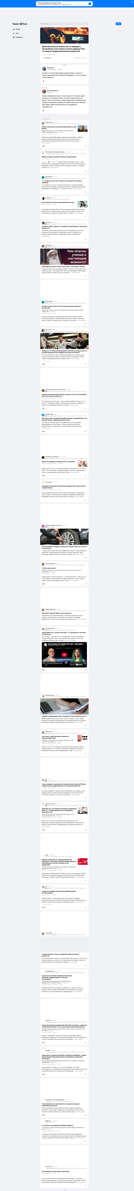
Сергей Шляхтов (49, 971)
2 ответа (64, 64)
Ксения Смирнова (51, 1052)
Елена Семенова (51, 458)
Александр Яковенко (52, 415)
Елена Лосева (48, 122)
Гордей (49, 134)
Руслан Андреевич (50, 563)
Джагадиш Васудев (51, 247)
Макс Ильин (49, 805)
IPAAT (46, 855)
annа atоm (49, 888)
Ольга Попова (54, 162)
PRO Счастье (48, 731)
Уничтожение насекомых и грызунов (54, 152)
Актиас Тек (49, 1101)
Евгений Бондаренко (52, 934)
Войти (118, 23)
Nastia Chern (50, 331)
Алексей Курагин (52, 787)
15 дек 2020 (50, 92)
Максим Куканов (49, 695)
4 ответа (54, 158)
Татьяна (48, 630)
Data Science (48, 1166)
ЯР (46, 779)
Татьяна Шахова (51, 489)
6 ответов (60, 398)
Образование (48, 176)
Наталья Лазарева (52, 398)
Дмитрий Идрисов (52, 90)
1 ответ (60, 870)
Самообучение (49, 414)
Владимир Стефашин (53, 984)
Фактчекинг (48, 329)
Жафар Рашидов (52, 743)
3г (53, 301)
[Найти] (87, 24)
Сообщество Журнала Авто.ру (53, 525)
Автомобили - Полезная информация (55, 1099)
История (47, 1050)
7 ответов (54, 134)
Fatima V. (50, 1032)
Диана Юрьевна (51, 1064)
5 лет (54, 122)
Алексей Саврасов (52, 463)
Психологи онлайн (50, 803)
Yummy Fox (48, 197)
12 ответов (60, 463)
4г (53, 176)
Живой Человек (51, 1131)
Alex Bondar (50, 68)
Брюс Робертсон (51, 527)
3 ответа (55, 1032)
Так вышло (48, 222)
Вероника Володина (51, 1022)
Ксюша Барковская (51, 178)
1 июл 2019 (60, 69)
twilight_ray (48, 1121)
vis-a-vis (49, 391)
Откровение (48, 933)
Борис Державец (51, 1168)
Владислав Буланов (50, 609)
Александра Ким (52, 817)
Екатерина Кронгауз (51, 224)
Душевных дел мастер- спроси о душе (55, 389)
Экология (47, 1020)
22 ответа (59, 743)
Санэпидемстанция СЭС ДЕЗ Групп (55, 153)
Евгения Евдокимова (52, 781)
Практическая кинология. (52, 456)
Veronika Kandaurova (52, 870)
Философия (48, 245)
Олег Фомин (48, 482)
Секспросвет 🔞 (49, 628)
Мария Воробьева (51, 733)
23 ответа (59, 787)
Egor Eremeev (50, 303)
